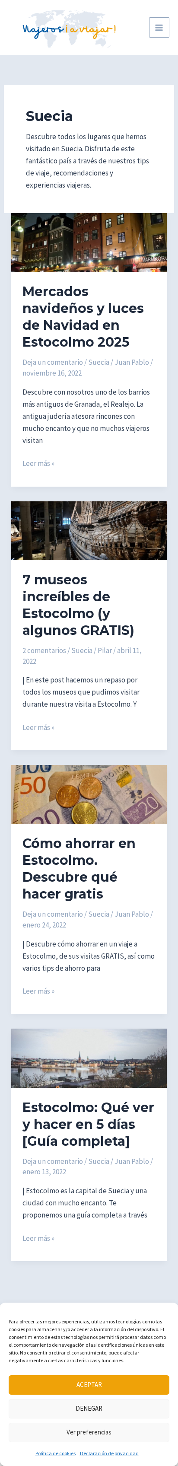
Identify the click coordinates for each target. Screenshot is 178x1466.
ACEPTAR (89, 1384)
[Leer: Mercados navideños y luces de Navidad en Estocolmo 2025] (89, 242)
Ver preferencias (89, 1432)
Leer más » (38, 463)
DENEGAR (89, 1408)
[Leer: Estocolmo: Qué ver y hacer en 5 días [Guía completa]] (89, 1057)
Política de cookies (55, 1453)
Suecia (98, 362)
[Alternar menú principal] (159, 27)
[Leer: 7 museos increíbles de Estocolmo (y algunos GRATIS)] (89, 530)
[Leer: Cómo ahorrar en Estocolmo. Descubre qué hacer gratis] (89, 793)
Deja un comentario (52, 362)
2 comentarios (44, 650)
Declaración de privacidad (109, 1453)
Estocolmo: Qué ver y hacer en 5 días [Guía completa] (88, 1124)
